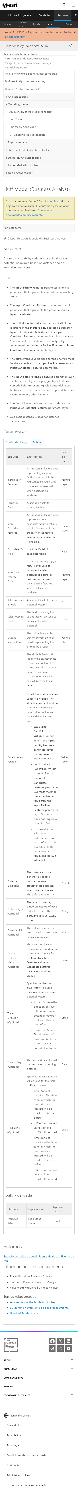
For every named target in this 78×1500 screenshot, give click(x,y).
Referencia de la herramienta (53, 24)
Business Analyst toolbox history (24, 89)
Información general (20, 15)
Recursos (63, 15)
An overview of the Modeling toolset (30, 111)
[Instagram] (60, 1348)
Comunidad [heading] (10, 1369)
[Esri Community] (52, 1348)
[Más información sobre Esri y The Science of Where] (11, 1345)
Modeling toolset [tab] (18, 104)
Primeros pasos (22, 24)
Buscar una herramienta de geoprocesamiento (39, 1307)
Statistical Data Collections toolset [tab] (29, 150)
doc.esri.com (16, 36)
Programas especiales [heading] (17, 1395)
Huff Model (15, 119)
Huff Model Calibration (22, 126)
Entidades (44, 15)
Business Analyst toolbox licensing (25, 81)
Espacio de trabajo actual (20, 1256)
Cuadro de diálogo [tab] (17, 442)
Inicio (7, 24)
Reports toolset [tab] (17, 142)
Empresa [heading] (9, 1386)
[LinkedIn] (68, 1341)
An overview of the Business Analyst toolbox (31, 73)
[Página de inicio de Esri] (10, 5)
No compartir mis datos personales (27, 1485)
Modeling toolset (17, 67)
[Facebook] (52, 1341)
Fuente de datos (49, 1256)
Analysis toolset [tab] (18, 96)
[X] (60, 1341)
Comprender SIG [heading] (13, 1377)
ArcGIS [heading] (7, 1360)
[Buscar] (64, 5)
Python (69, 24)
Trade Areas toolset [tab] (20, 172)
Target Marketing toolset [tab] (23, 165)
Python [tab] (37, 442)
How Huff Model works (24, 1313)
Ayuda (36, 24)
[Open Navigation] (73, 5)
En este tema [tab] (13, 227)
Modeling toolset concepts (29, 134)
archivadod (56, 201)
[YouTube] (68, 1348)
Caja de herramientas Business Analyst (29, 63)
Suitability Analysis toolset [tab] (24, 157)
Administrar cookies (18, 1475)
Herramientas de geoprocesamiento (28, 58)
